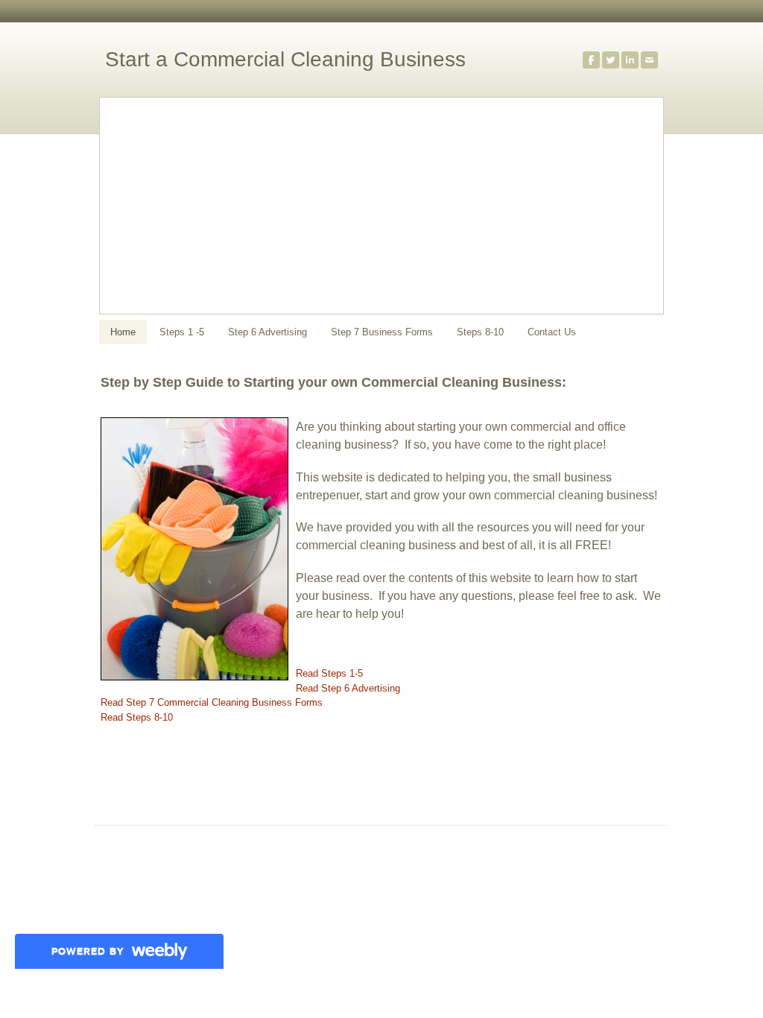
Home (123, 332)
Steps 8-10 (480, 332)
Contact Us (552, 332)
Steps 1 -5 (181, 332)
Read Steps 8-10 (137, 717)
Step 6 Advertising (267, 332)
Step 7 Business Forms (382, 332)
